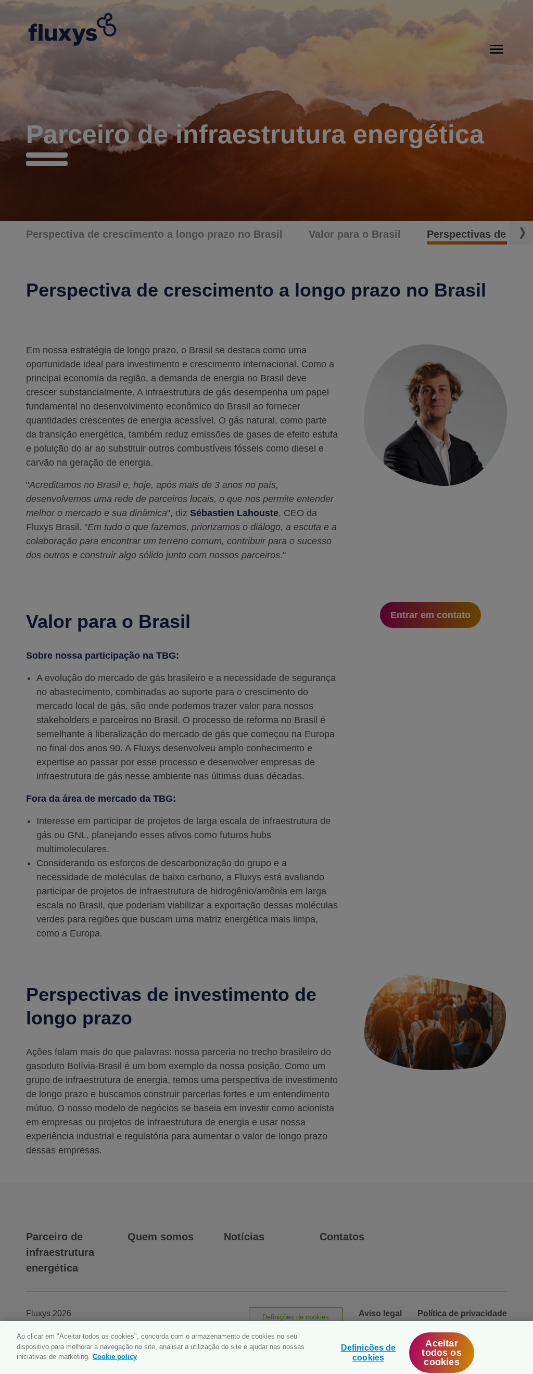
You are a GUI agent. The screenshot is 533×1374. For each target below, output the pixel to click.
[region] (266, 1347)
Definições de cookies (368, 1352)
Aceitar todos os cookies (441, 1352)
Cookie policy (115, 1356)
